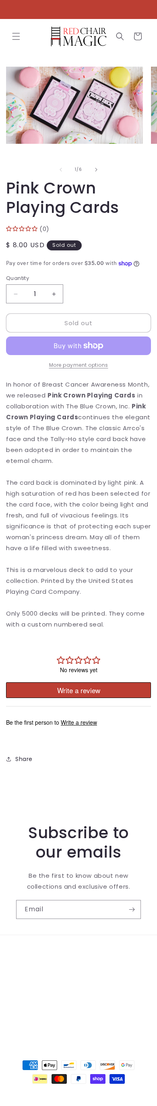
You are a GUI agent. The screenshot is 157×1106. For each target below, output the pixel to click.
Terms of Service (42, 989)
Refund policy (37, 1007)
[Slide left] (61, 170)
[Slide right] (96, 170)
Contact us (33, 971)
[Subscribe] (131, 909)
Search (26, 952)
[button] (16, 36)
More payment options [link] (78, 365)
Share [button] (24, 759)
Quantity (17, 278)
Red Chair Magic (64, 1093)
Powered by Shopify (111, 1093)
